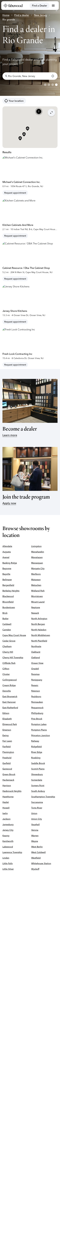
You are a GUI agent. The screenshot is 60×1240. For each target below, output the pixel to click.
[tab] (45, 84)
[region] (30, 48)
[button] (20, 138)
